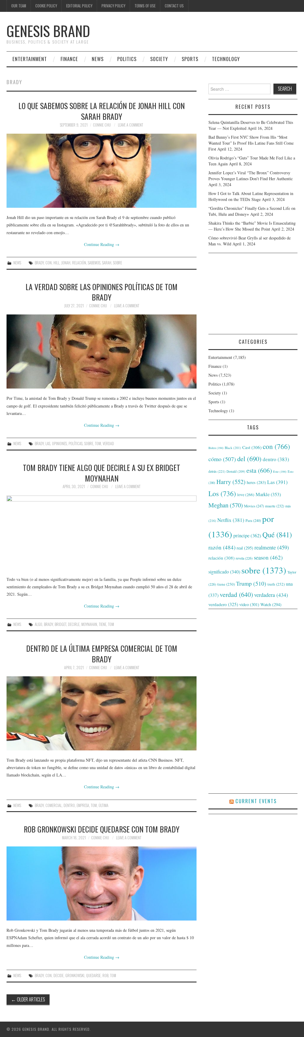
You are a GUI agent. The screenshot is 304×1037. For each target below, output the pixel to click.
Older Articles (28, 999)
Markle (268, 494)
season (268, 557)
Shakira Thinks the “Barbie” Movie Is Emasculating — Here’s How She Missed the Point (252, 226)
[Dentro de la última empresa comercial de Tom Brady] (102, 713)
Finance (69, 59)
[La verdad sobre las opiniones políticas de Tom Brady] (102, 351)
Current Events (256, 801)
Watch (270, 604)
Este (279, 471)
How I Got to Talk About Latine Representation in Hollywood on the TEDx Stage (250, 196)
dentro (69, 805)
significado (224, 571)
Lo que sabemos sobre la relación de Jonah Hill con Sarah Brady (101, 111)
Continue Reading (101, 244)
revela (244, 558)
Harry (231, 481)
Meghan (225, 505)
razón (221, 547)
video (249, 604)
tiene (102, 624)
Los (222, 493)
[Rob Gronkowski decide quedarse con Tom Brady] (102, 883)
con (48, 263)
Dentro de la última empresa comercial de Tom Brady (101, 653)
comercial (53, 805)
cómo (222, 459)
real (245, 548)
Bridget (60, 624)
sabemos (94, 263)
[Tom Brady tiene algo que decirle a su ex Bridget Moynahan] (102, 533)
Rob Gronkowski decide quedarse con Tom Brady (102, 829)
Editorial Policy (79, 6)
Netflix (230, 520)
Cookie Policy (46, 6)
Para (253, 520)
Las (47, 443)
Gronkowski (74, 975)
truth (276, 584)
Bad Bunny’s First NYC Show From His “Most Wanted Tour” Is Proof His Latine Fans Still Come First (251, 143)
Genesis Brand (48, 30)
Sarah (106, 263)
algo (38, 624)
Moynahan (89, 624)
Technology (226, 59)
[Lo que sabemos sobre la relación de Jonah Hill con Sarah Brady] (102, 171)
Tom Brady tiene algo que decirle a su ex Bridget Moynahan (101, 473)
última (103, 805)
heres (256, 482)
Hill (56, 263)
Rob (105, 975)
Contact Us (174, 6)
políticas (76, 443)
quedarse (93, 975)
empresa (83, 805)
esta (259, 470)
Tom (98, 443)
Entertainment (29, 59)
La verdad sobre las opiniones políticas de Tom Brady (102, 292)
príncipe (247, 535)
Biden (216, 448)
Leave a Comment (130, 125)
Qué (277, 534)
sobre (117, 263)
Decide (58, 975)
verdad (108, 443)
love (245, 494)
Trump (251, 583)
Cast (252, 447)
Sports (190, 59)
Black (233, 447)
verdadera (271, 594)
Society (159, 59)
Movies (254, 506)
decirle (74, 624)
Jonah (65, 263)
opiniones (59, 443)
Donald (236, 471)
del (249, 458)
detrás (216, 471)
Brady (39, 263)
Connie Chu (102, 125)
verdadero (223, 604)
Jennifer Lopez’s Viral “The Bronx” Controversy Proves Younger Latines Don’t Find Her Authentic (250, 175)
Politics (127, 59)
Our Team (18, 6)
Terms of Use (145, 6)
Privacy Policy (113, 6)
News (98, 59)
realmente (271, 547)
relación (79, 263)
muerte (274, 506)
